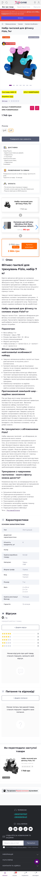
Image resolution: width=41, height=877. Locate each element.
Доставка (13, 147)
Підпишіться (31, 843)
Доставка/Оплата (13, 510)
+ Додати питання (20, 698)
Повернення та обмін (18, 170)
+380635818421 (20, 817)
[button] (10, 85)
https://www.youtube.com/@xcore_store (30, 829)
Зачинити (20, 18)
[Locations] (35, 2)
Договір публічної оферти (19, 847)
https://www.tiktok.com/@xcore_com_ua (25, 829)
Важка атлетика (10, 24)
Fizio (11, 96)
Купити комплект (29, 246)
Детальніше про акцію (16, 14)
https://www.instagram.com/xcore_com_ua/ (20, 829)
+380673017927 (20, 814)
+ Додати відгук (20, 627)
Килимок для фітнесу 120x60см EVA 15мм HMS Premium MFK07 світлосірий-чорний (23, 225)
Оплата (11, 184)
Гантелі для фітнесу (31, 24)
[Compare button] (37, 108)
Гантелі (20, 24)
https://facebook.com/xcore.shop (15, 829)
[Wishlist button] (32, 108)
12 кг (5, 130)
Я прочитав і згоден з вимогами (22, 847)
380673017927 (10, 829)
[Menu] (3, 2)
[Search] (6, 2)
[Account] (39, 2)
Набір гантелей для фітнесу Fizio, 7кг (23, 203)
